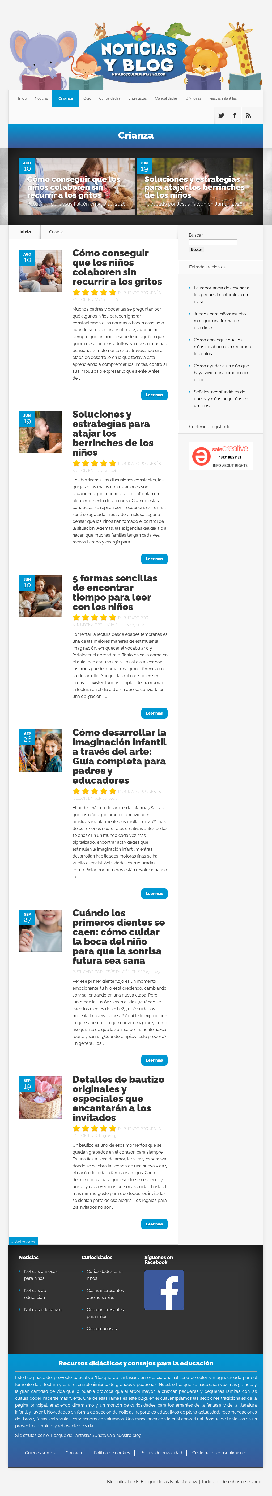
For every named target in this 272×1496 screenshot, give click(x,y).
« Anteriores (23, 1242)
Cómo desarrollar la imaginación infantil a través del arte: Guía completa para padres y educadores (120, 756)
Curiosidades (110, 98)
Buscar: (196, 235)
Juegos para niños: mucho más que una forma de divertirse (220, 320)
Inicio (22, 98)
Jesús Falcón (74, 204)
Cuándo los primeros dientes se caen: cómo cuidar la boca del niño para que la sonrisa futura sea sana (119, 936)
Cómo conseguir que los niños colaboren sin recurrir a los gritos (73, 187)
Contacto (75, 1452)
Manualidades (166, 98)
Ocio (87, 98)
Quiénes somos (40, 1452)
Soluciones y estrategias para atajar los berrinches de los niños (194, 187)
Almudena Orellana (93, 625)
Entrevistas (138, 98)
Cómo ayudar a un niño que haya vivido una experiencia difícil (221, 372)
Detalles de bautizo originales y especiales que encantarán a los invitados (118, 1098)
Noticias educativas (43, 1309)
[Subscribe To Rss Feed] (248, 115)
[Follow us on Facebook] (234, 115)
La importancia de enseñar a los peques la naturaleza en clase (221, 294)
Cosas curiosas (102, 1328)
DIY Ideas (193, 98)
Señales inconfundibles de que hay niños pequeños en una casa (221, 398)
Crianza (65, 98)
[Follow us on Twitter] (221, 115)
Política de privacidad (161, 1452)
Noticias (41, 98)
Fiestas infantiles (223, 98)
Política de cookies (112, 1452)
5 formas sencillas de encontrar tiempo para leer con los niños (115, 592)
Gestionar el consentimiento (219, 1452)
